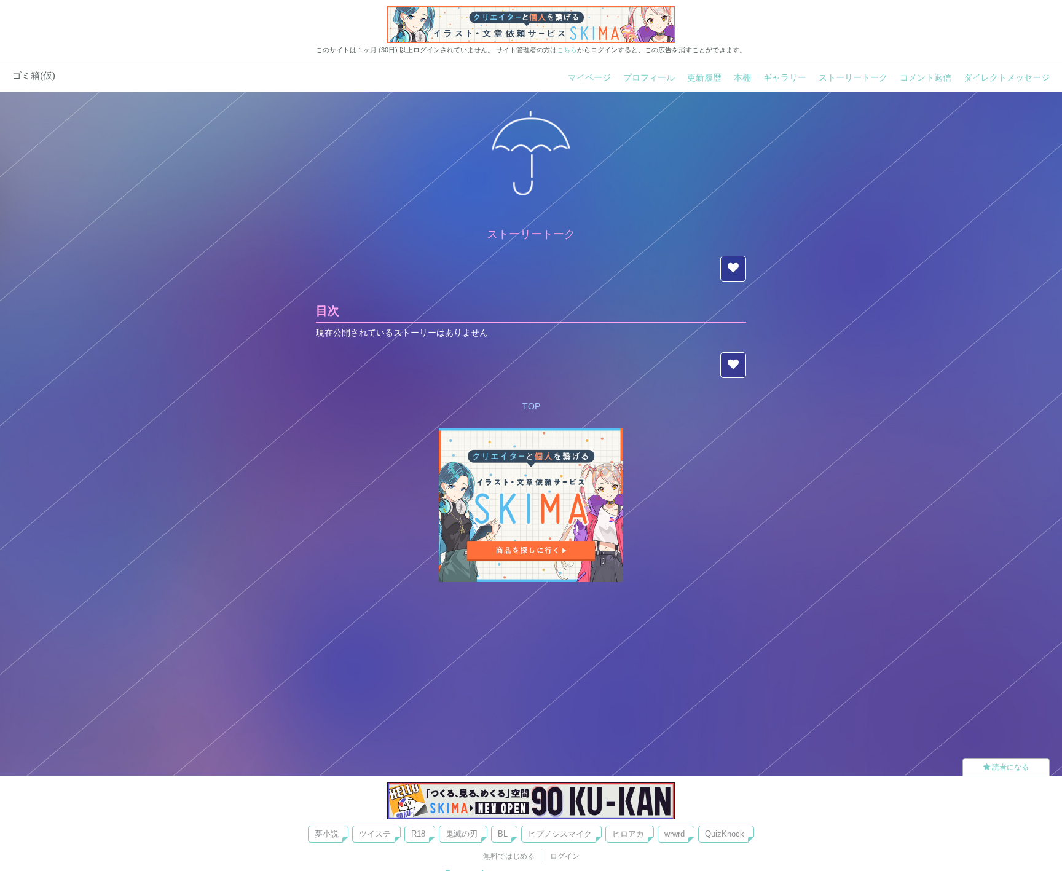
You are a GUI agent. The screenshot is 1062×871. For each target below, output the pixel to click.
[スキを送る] (733, 269)
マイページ (589, 77)
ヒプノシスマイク (560, 833)
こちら (567, 49)
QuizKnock (724, 833)
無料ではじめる (509, 856)
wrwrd (674, 833)
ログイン (565, 856)
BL (503, 833)
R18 (418, 833)
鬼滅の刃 (462, 833)
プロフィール (649, 77)
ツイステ (375, 833)
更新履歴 (704, 77)
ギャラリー (784, 77)
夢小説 (327, 833)
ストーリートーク (853, 77)
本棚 (742, 77)
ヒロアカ (628, 833)
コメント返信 (925, 77)
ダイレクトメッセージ (1007, 77)
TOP (531, 406)
